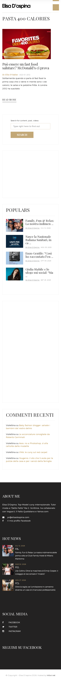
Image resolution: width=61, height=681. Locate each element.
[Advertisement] (29, 173)
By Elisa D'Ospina (10, 74)
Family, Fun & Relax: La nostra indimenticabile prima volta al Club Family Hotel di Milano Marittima (36, 553)
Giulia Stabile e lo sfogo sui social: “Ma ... (39, 272)
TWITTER (12, 626)
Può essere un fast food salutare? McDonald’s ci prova (25, 66)
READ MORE (9, 99)
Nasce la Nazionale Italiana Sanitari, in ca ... (38, 239)
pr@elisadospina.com (18, 517)
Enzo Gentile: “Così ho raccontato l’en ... (39, 255)
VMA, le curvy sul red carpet (33, 452)
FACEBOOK (13, 622)
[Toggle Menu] (56, 7)
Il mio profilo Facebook (18, 520)
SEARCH (22, 134)
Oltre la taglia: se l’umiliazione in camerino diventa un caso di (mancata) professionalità (35, 586)
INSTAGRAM (14, 631)
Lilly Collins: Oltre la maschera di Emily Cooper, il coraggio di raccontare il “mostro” (36, 570)
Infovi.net (51, 675)
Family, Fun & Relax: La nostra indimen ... (39, 222)
